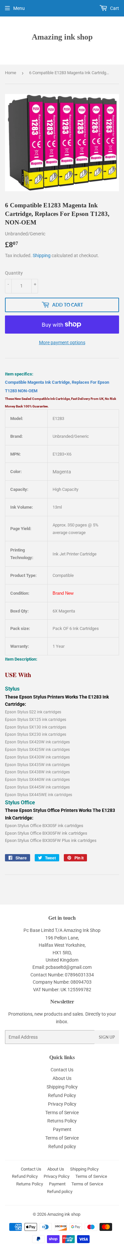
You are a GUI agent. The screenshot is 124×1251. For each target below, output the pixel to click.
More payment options (62, 342)
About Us (62, 1078)
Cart (114, 8)
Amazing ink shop (62, 36)
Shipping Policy (62, 1086)
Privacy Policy (62, 1104)
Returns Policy (62, 1120)
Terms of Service (62, 1112)
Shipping (42, 255)
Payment (62, 1129)
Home (10, 72)
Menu (19, 8)
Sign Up (107, 1037)
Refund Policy (62, 1095)
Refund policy (62, 1146)
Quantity (14, 273)
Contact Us (62, 1069)
